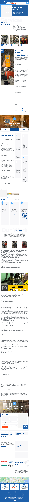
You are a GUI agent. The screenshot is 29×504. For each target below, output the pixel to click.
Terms (23, 502)
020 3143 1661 (13, 3)
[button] (1, 226)
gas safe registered (4, 321)
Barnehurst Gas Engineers (11, 502)
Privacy (21, 502)
